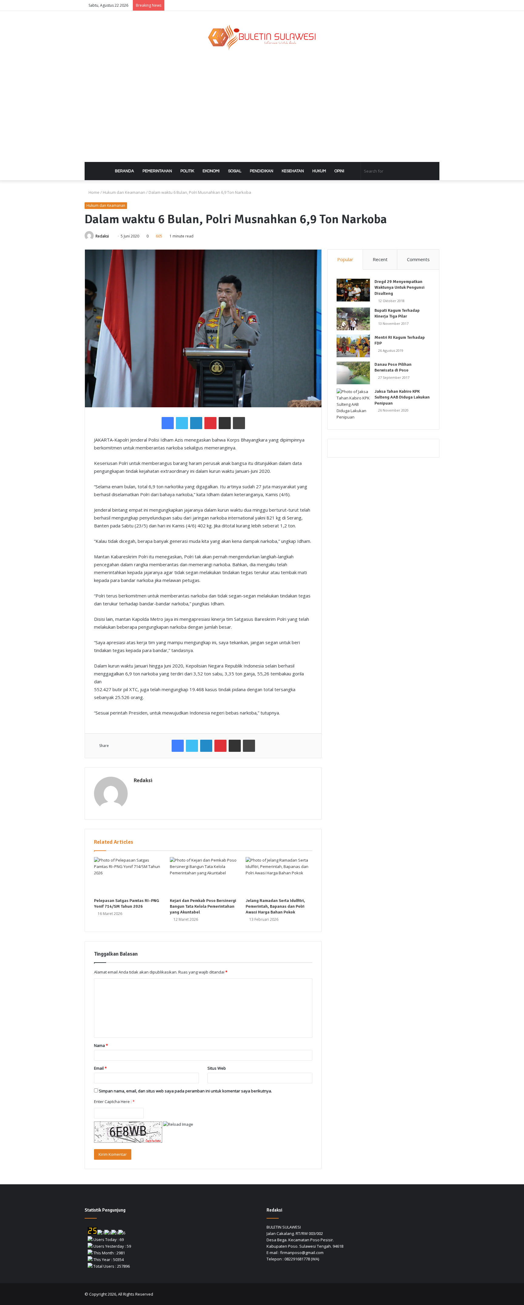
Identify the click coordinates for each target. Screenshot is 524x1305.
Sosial (234, 171)
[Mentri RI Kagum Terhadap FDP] (353, 346)
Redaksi (102, 236)
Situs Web (216, 1068)
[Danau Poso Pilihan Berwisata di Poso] (353, 373)
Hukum (319, 171)
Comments (418, 259)
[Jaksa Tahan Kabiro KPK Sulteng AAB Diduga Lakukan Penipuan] (353, 404)
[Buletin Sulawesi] (262, 38)
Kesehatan (293, 171)
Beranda (124, 171)
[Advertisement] (262, 107)
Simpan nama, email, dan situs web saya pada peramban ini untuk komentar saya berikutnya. (185, 1091)
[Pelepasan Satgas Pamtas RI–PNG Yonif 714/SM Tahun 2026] (127, 876)
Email (100, 1068)
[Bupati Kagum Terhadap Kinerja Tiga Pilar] (353, 319)
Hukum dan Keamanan (124, 192)
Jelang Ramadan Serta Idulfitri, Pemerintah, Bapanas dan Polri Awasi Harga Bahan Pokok (275, 906)
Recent (380, 259)
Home (93, 192)
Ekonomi (211, 171)
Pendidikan (261, 171)
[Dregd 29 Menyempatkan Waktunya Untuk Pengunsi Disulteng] (353, 290)
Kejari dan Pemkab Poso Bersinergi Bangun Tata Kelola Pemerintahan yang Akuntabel (203, 906)
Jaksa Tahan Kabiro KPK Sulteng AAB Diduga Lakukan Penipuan (402, 397)
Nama (101, 1045)
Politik (187, 171)
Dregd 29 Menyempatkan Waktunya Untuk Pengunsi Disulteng (400, 287)
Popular (345, 259)
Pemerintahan (157, 171)
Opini (339, 171)
